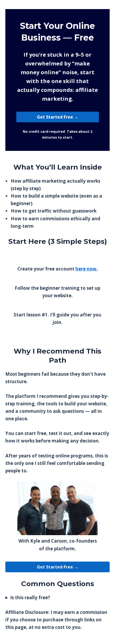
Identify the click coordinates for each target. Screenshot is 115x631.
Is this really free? (30, 597)
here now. (86, 269)
